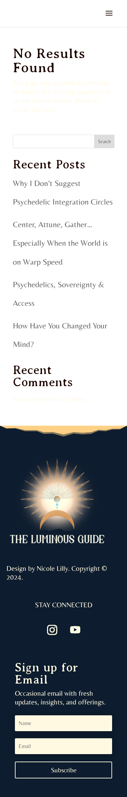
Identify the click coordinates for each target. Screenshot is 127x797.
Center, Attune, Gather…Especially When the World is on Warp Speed (60, 243)
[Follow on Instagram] (52, 630)
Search (104, 141)
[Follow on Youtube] (75, 630)
